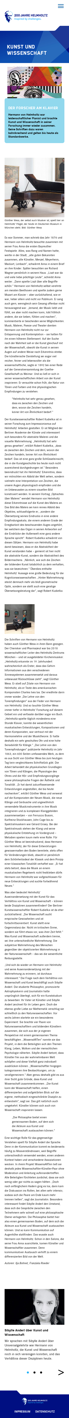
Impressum (22, 1411)
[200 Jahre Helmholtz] (25, 23)
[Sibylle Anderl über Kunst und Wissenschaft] (34, 1307)
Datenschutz (45, 1411)
